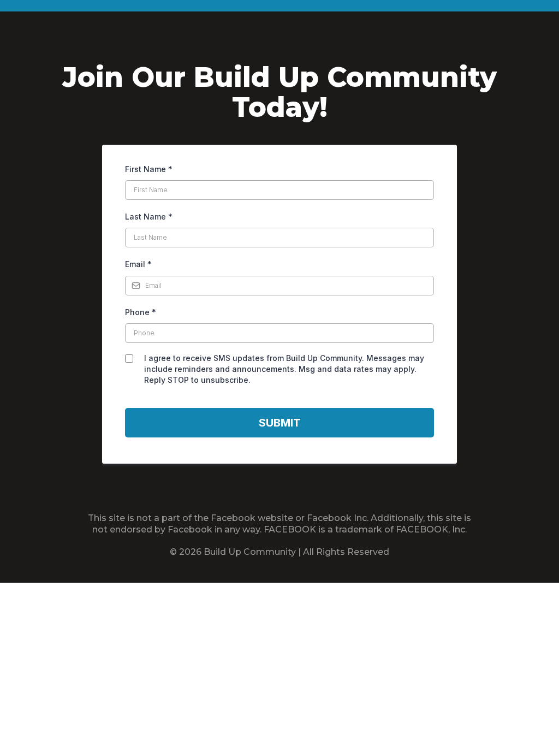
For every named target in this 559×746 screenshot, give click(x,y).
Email (138, 264)
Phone (140, 312)
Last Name (149, 216)
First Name (149, 169)
